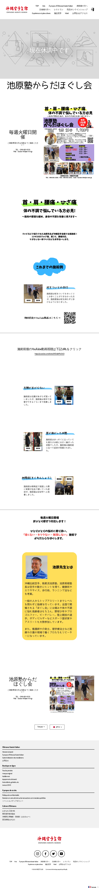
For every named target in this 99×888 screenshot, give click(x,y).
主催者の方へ (44, 9)
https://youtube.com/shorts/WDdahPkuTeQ (49, 354)
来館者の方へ (82, 6)
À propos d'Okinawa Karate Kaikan (61, 6)
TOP (37, 6)
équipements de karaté (9, 779)
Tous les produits (7, 770)
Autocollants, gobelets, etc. (10, 782)
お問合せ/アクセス (80, 13)
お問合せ (5, 760)
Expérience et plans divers (41, 13)
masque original (7, 773)
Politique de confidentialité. (10, 795)
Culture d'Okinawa (9, 806)
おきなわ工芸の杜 (8, 811)
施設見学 (57, 13)
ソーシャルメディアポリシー (12, 801)
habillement (6, 776)
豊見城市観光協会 (8, 814)
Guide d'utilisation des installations (13, 758)
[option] (49, 49)
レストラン (58, 9)
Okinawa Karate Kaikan (11, 747)
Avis (43, 6)
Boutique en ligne (8, 766)
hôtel (67, 13)
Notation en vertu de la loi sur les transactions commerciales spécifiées (24, 798)
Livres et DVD (6, 785)
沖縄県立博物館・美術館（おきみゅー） (16, 817)
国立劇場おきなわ (8, 819)
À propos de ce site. (9, 790)
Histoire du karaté (7, 752)
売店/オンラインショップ (77, 9)
